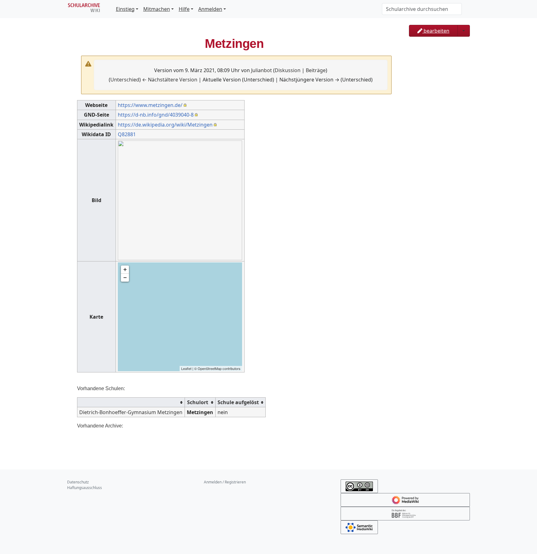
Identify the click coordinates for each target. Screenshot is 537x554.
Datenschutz (78, 482)
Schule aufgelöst (238, 402)
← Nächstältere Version (169, 79)
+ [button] (125, 269)
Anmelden (210, 9)
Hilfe (184, 9)
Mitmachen (156, 9)
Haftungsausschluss (84, 487)
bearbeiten (435, 30)
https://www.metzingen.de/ (150, 105)
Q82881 (127, 134)
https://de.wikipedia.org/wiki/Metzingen (165, 124)
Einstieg (125, 9)
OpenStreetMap (210, 368)
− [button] (125, 277)
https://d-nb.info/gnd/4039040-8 (156, 114)
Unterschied (124, 79)
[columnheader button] (131, 402)
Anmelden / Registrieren (225, 482)
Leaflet (186, 368)
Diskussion (288, 70)
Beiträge (316, 70)
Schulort (197, 402)
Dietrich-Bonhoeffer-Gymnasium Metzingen (130, 412)
